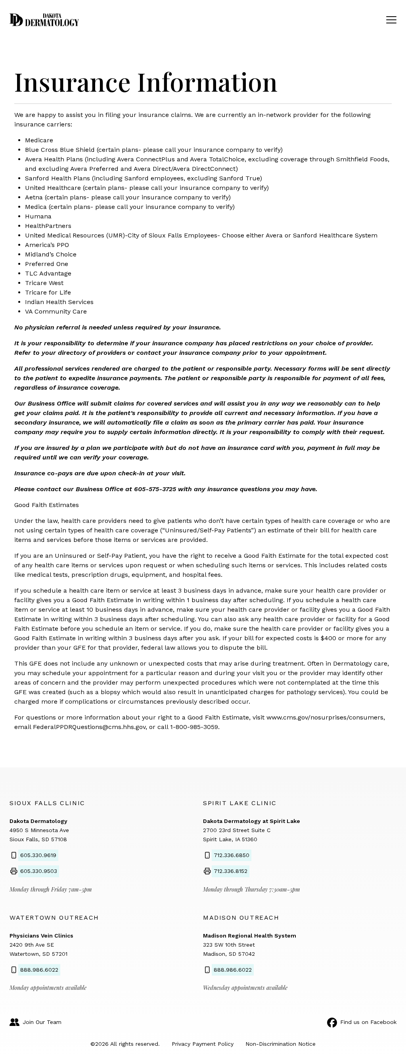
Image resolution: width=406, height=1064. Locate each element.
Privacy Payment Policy (203, 1044)
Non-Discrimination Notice (280, 1044)
